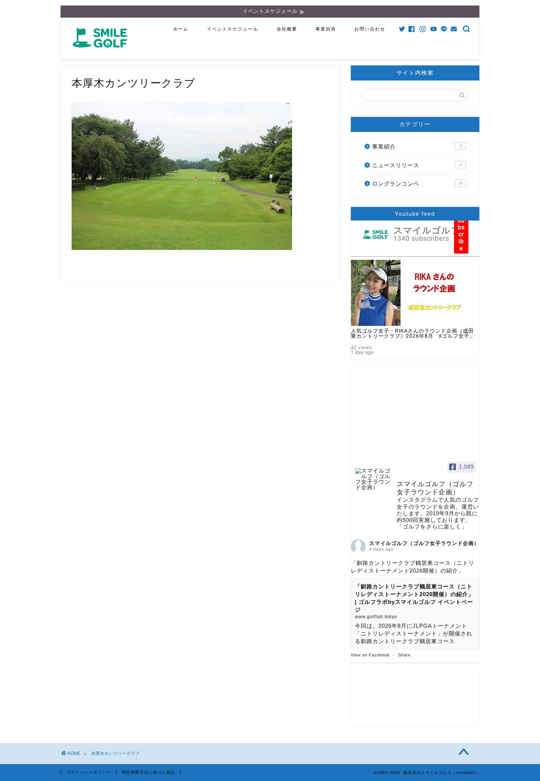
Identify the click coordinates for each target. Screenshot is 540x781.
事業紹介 (417, 146)
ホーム (180, 29)
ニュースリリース (417, 165)
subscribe (461, 234)
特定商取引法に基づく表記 (148, 772)
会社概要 (287, 29)
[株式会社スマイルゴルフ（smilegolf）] (101, 51)
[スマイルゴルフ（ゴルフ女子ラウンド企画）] (372, 479)
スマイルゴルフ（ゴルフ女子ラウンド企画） (424, 543)
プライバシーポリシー (88, 772)
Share (404, 655)
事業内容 (326, 29)
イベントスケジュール (232, 29)
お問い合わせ (369, 29)
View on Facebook (370, 655)
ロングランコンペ (417, 183)
